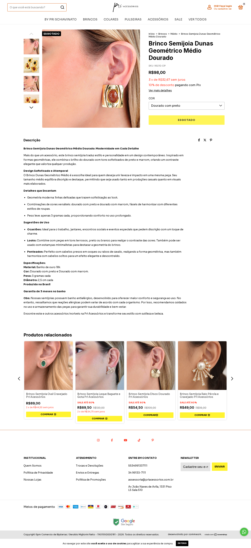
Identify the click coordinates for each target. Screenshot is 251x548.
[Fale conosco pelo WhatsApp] (244, 532)
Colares (111, 19)
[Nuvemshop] (216, 535)
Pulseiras (133, 19)
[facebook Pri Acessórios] (112, 440)
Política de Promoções (91, 479)
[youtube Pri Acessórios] (125, 440)
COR (152, 98)
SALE (178, 19)
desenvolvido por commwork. (185, 534)
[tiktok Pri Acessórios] (139, 440)
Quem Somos (33, 465)
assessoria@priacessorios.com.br (150, 479)
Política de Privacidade (38, 472)
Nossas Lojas (32, 479)
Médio (174, 33)
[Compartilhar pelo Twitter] (204, 140)
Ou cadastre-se (223, 8)
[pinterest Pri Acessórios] (152, 440)
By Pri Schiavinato (60, 19)
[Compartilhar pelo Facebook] (199, 140)
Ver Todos (198, 19)
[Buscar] (62, 7)
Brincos (90, 19)
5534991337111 (137, 465)
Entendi (182, 543)
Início (152, 33)
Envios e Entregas (87, 472)
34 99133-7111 (137, 472)
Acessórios (158, 19)
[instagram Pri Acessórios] (98, 440)
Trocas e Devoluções (89, 465)
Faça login (225, 6)
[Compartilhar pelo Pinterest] (211, 140)
